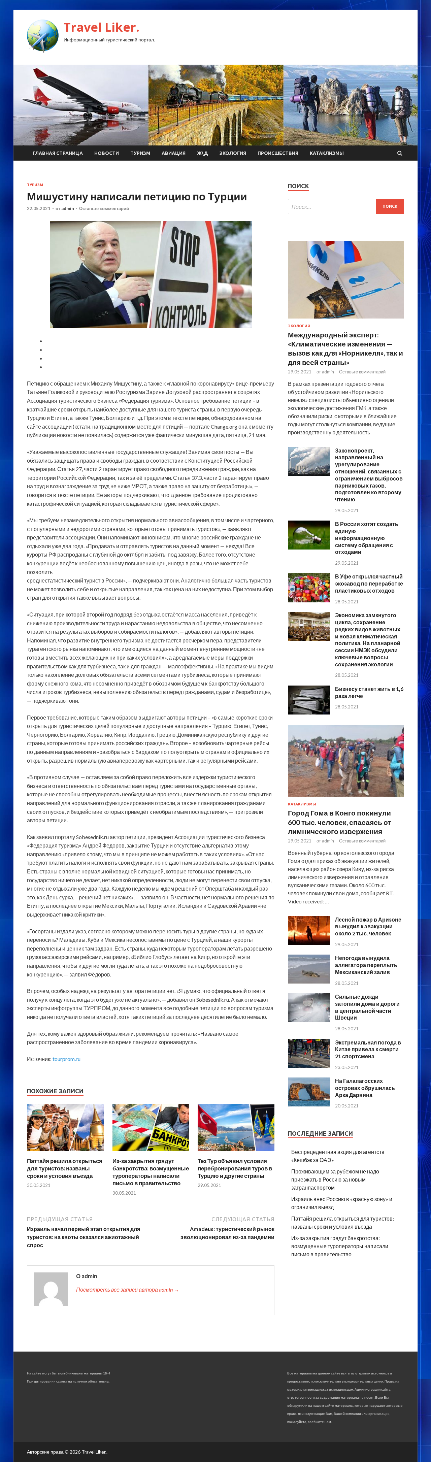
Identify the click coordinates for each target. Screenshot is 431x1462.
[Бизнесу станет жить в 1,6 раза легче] (309, 712)
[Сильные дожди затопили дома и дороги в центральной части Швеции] (309, 1020)
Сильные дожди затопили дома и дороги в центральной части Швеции (367, 1007)
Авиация (174, 153)
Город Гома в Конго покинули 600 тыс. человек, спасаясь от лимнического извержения (339, 821)
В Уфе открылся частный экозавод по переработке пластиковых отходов (369, 583)
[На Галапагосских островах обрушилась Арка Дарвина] (309, 1104)
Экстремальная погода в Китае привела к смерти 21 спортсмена (368, 1049)
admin (67, 208)
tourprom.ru (66, 1059)
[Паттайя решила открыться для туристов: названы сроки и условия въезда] (65, 1153)
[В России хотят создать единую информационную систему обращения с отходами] (309, 547)
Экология (233, 153)
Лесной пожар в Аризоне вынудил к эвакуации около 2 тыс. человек (368, 926)
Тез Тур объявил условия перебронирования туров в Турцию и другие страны (235, 1168)
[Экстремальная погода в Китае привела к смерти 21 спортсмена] (309, 1066)
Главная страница (58, 153)
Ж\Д (202, 153)
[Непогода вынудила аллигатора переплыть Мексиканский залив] (309, 981)
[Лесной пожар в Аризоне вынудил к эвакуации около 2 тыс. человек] (309, 943)
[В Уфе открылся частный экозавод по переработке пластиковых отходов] (309, 600)
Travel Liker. (101, 27)
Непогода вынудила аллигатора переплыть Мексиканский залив (366, 965)
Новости (106, 153)
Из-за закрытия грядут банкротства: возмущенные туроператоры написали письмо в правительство (150, 1172)
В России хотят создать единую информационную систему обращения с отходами (366, 538)
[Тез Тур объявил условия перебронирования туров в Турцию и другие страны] (236, 1153)
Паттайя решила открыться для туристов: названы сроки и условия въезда (64, 1168)
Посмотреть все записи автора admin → (127, 1289)
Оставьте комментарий (104, 208)
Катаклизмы (327, 153)
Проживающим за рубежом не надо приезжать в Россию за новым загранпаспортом (335, 1179)
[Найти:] (346, 206)
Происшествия (278, 153)
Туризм (140, 153)
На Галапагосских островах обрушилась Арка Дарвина (365, 1087)
